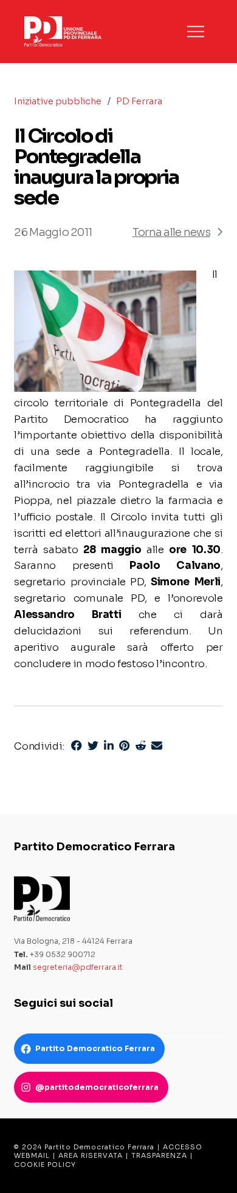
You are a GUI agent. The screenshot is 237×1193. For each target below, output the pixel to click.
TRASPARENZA (159, 1155)
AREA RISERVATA (90, 1155)
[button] (196, 32)
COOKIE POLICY (45, 1164)
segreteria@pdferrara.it (78, 967)
